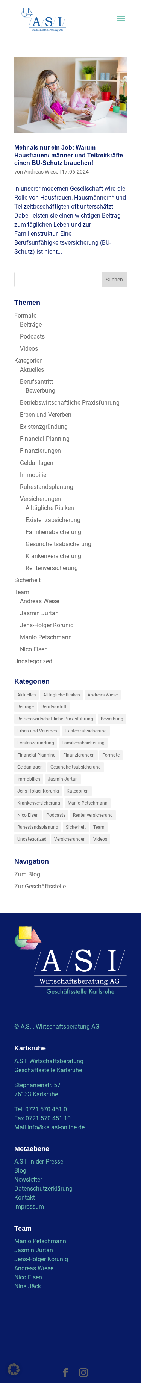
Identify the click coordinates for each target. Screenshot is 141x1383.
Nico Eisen (34, 649)
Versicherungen (40, 498)
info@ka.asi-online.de (56, 1127)
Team (21, 592)
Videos (29, 348)
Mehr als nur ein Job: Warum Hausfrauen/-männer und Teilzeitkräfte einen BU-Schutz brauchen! (68, 155)
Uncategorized (33, 661)
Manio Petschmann (46, 637)
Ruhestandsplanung (46, 486)
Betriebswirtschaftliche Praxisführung (70, 402)
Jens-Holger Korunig (47, 625)
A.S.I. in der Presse (38, 1161)
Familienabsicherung (53, 532)
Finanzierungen (40, 450)
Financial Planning (45, 438)
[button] (13, 1369)
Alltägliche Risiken (50, 507)
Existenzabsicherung (53, 520)
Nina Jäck (27, 1286)
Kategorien (28, 360)
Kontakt (24, 1197)
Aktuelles (32, 369)
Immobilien (35, 474)
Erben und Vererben (45, 414)
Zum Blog (27, 874)
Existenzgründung (44, 426)
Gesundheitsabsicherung (58, 544)
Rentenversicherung (52, 568)
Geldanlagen (36, 462)
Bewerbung (40, 390)
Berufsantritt (36, 381)
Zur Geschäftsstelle (40, 886)
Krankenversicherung (53, 556)
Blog (20, 1170)
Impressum (29, 1206)
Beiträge (31, 324)
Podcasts (32, 336)
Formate (25, 315)
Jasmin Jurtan (39, 613)
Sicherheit (27, 580)
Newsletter (28, 1179)
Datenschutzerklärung (43, 1188)
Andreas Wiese (41, 172)
